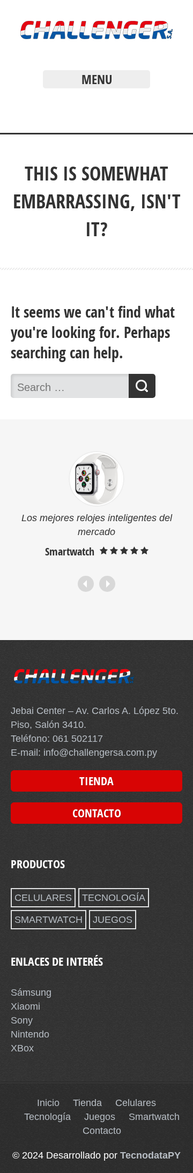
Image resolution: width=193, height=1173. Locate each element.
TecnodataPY (150, 1155)
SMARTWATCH (48, 919)
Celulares (135, 1102)
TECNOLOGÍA (113, 897)
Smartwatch (154, 1116)
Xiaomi (25, 1006)
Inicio (48, 1102)
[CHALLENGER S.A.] (96, 41)
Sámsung (31, 992)
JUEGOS (112, 919)
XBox (22, 1048)
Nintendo (30, 1034)
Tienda (87, 1102)
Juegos (99, 1116)
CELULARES (43, 897)
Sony (22, 1020)
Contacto (102, 1130)
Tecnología (47, 1116)
